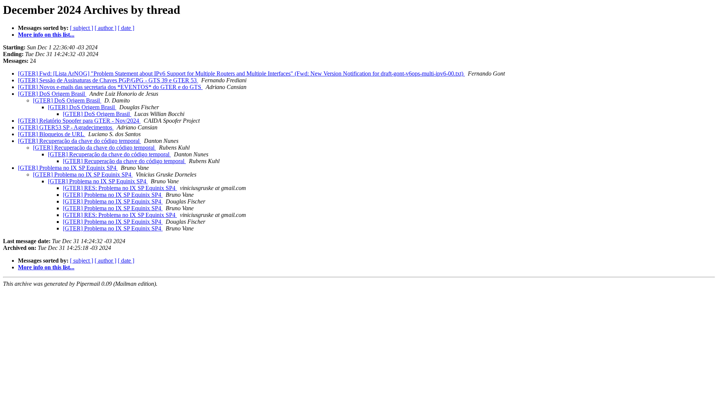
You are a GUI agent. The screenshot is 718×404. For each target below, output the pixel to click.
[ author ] (105, 28)
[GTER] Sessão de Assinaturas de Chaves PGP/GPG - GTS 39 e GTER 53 (108, 80)
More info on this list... (46, 34)
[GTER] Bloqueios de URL (51, 134)
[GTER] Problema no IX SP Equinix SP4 (68, 168)
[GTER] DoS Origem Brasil (52, 94)
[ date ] (126, 28)
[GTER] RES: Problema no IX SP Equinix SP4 (120, 188)
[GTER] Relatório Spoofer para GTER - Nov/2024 (79, 120)
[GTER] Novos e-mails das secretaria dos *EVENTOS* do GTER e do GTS (110, 87)
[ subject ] (81, 28)
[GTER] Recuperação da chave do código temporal (79, 141)
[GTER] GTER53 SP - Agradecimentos (66, 127)
